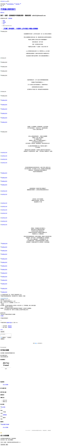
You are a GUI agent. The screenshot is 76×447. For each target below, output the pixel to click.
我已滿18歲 (3, 444)
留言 (11, 322)
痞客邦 (8, 322)
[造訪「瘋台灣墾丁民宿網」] (4, 424)
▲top (1, 329)
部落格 (4, 22)
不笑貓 (1, 315)
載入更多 (2, 331)
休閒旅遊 (10, 18)
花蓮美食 (10, 327)
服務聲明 (49, 430)
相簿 (4, 20)
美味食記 (10, 325)
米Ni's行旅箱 (5, 384)
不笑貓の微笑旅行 (8, 9)
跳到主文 (2, 12)
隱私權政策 (45, 430)
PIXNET (29, 430)
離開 (7, 444)
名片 (4, 23)
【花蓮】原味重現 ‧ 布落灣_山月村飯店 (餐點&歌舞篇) (20, 28)
